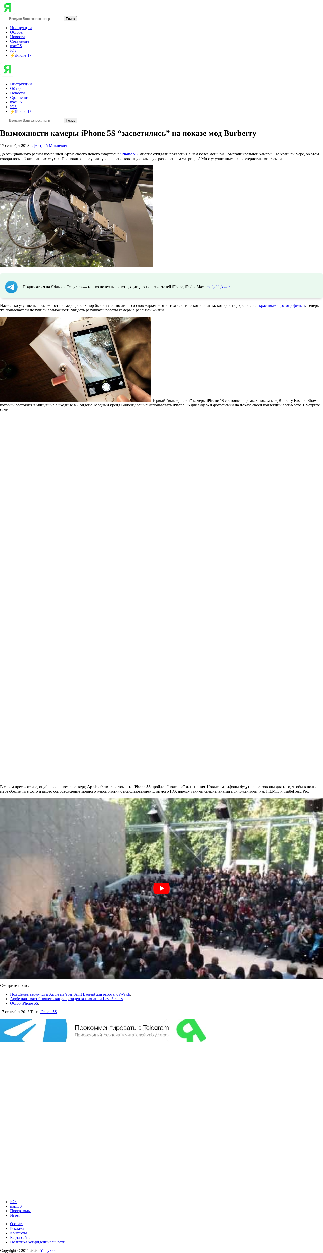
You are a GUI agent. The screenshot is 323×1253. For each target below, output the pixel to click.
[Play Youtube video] (161, 888)
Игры (15, 1215)
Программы (20, 1211)
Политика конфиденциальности (37, 1242)
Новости (17, 37)
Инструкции (21, 27)
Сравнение (19, 41)
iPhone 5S (48, 1012)
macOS (16, 46)
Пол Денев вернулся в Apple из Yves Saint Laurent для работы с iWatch (70, 994)
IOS (13, 50)
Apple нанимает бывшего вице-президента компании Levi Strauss (66, 999)
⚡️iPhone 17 (20, 55)
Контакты (18, 1233)
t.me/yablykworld (219, 287)
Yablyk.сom (49, 1250)
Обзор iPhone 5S (24, 1003)
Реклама (17, 1228)
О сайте (16, 1224)
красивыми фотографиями (282, 305)
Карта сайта (20, 1237)
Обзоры (16, 32)
